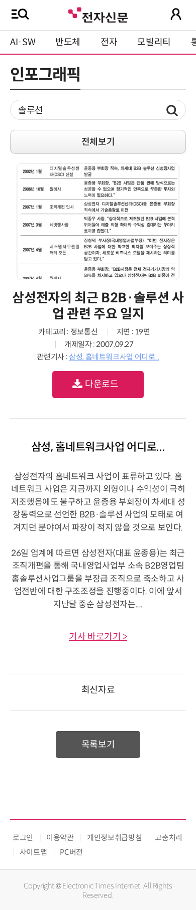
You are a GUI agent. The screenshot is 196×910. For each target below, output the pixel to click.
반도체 (67, 42)
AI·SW (22, 42)
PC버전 (71, 852)
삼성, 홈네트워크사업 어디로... (114, 356)
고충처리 (168, 837)
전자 (109, 42)
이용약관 (60, 837)
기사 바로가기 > (98, 636)
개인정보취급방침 (114, 837)
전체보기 (98, 141)
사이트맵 (33, 852)
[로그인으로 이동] (176, 14)
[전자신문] (98, 14)
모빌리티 (154, 42)
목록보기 (98, 744)
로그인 (23, 837)
